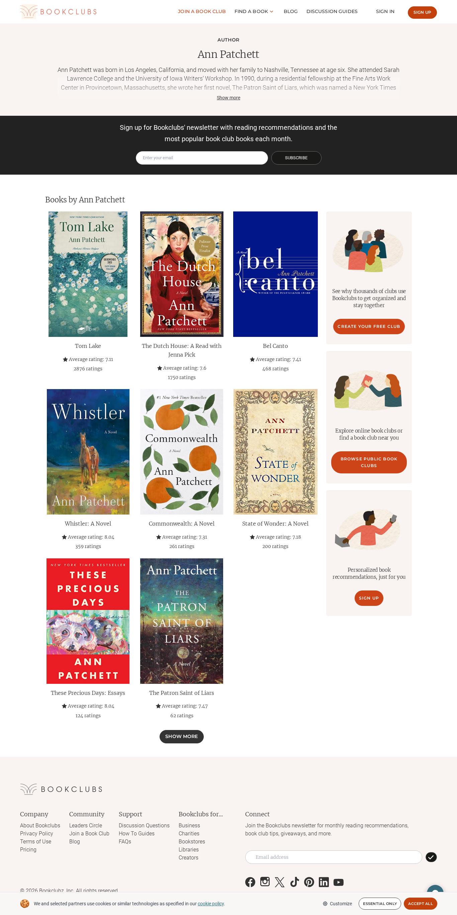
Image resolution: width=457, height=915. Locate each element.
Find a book (251, 11)
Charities (189, 833)
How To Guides (137, 833)
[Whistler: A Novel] (88, 452)
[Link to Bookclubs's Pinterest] (309, 882)
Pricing (28, 849)
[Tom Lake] (88, 274)
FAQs (125, 841)
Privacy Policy (36, 833)
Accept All (420, 903)
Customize (341, 903)
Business (189, 825)
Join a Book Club (89, 833)
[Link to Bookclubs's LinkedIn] (324, 882)
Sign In (385, 11)
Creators (188, 857)
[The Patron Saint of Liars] (181, 621)
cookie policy (211, 903)
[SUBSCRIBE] (431, 857)
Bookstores (192, 841)
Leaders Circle (85, 825)
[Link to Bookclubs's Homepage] (58, 11)
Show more (181, 736)
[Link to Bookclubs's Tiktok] (294, 882)
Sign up (422, 12)
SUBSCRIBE (296, 157)
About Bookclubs (40, 825)
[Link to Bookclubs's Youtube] (339, 882)
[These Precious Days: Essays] (88, 621)
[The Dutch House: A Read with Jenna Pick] (181, 274)
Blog (291, 11)
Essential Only (380, 903)
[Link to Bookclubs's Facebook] (250, 882)
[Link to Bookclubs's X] (280, 882)
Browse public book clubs (369, 462)
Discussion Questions (144, 825)
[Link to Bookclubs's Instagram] (265, 882)
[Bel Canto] (275, 274)
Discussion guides (332, 11)
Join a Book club (202, 11)
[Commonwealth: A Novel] (181, 452)
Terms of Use (35, 841)
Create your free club (369, 326)
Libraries (189, 849)
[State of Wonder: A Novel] (275, 452)
